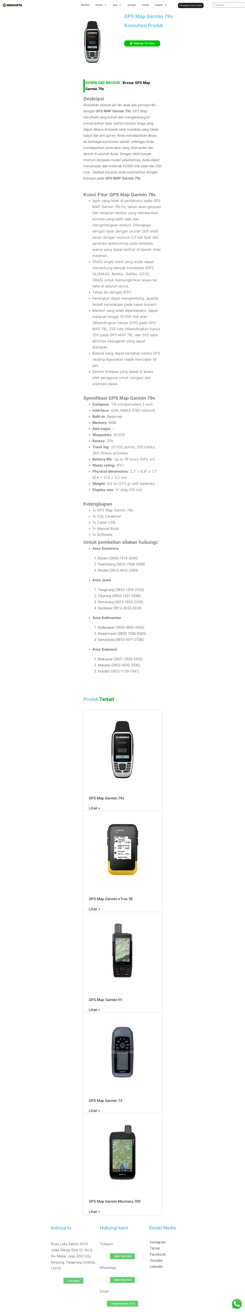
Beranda (85, 5)
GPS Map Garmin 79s (106, 798)
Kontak (145, 5)
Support (159, 5)
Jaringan (131, 5)
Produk (99, 5)
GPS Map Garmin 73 (105, 1101)
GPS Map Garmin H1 (106, 1000)
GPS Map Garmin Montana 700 (115, 1201)
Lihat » (94, 808)
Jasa (115, 5)
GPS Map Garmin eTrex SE (111, 899)
